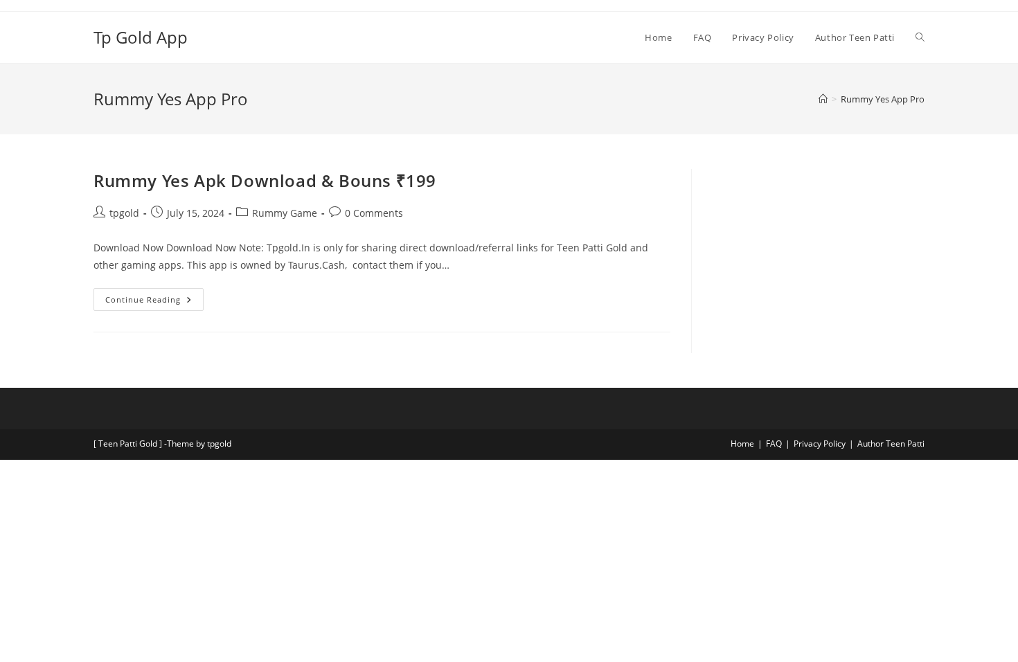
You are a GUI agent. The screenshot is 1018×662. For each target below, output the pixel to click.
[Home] (823, 99)
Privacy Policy (820, 443)
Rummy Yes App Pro (883, 99)
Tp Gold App (140, 37)
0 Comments (374, 213)
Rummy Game (284, 213)
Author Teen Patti (891, 443)
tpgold (124, 213)
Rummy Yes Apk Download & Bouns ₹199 (264, 180)
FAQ (774, 443)
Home (742, 443)
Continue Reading (154, 296)
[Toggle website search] (920, 37)
